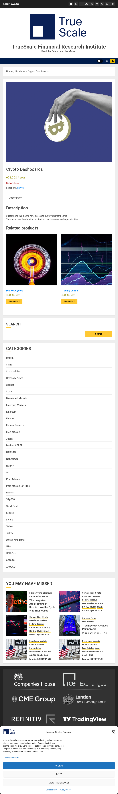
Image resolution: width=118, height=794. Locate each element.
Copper (10, 384)
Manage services (12, 757)
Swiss (9, 519)
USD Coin (11, 553)
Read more (14, 301)
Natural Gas (12, 458)
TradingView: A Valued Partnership (95, 627)
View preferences (59, 782)
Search (13, 324)
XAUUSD (11, 566)
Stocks (10, 512)
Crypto (20, 188)
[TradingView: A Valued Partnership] (69, 625)
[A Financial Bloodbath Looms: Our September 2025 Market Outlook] (16, 625)
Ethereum (11, 411)
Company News (14, 378)
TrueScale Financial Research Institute (59, 47)
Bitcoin (10, 357)
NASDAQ (11, 452)
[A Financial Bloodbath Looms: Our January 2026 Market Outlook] (69, 601)
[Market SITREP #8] (16, 649)
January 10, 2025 (93, 633)
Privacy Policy (65, 790)
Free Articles (13, 432)
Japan (9, 438)
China (9, 364)
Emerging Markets (16, 405)
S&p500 (10, 499)
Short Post (12, 506)
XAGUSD (11, 559)
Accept (59, 765)
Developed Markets (17, 398)
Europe (10, 418)
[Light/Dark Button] (100, 61)
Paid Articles (13, 479)
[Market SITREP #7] (69, 649)
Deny (59, 774)
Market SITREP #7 (92, 659)
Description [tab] (15, 197)
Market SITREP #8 (40, 659)
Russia (10, 492)
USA (8, 546)
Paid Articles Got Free (18, 485)
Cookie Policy (51, 790)
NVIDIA (10, 465)
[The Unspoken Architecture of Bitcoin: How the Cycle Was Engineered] (16, 601)
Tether (9, 526)
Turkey (9, 533)
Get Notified (112, 61)
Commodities (13, 371)
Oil (7, 472)
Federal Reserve (15, 425)
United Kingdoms (15, 539)
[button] (113, 732)
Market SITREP (14, 445)
